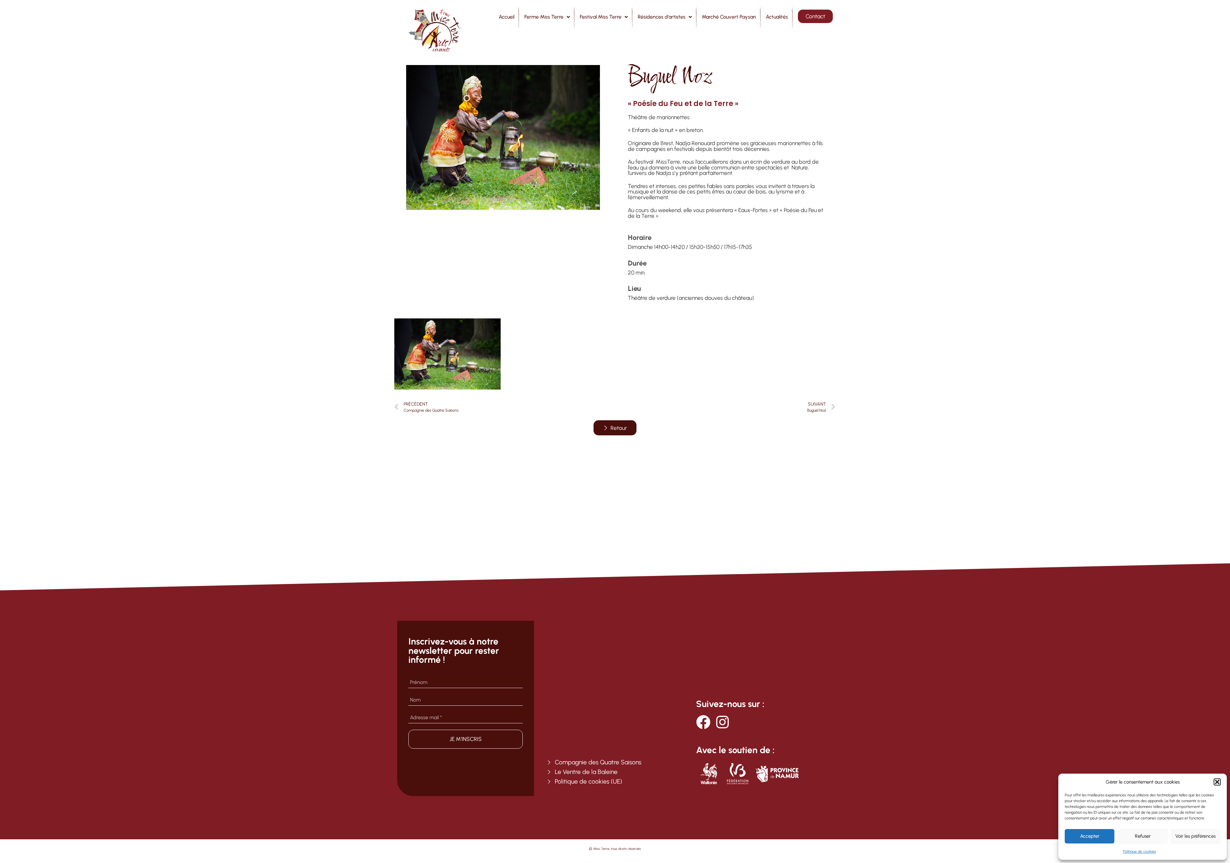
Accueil (506, 17)
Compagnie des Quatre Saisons (598, 762)
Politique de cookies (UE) (588, 781)
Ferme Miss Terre (543, 17)
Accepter (1089, 836)
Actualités (777, 17)
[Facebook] (703, 722)
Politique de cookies (1139, 851)
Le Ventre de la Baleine (586, 772)
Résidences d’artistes (661, 17)
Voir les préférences (1195, 836)
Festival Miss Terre (600, 17)
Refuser (1143, 836)
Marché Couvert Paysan (729, 17)
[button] (1217, 782)
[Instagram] (722, 722)
